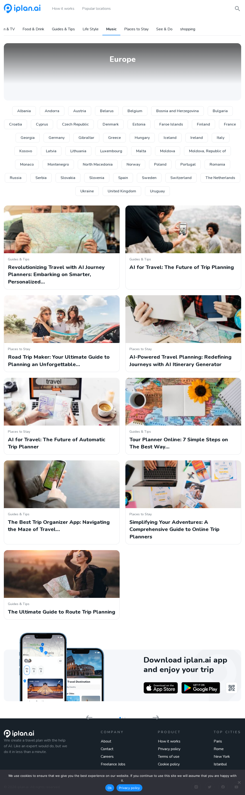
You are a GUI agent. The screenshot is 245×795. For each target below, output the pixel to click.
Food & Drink (33, 29)
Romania (217, 164)
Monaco (27, 164)
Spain (123, 177)
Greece (114, 137)
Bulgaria (220, 111)
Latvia (51, 151)
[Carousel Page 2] (122, 717)
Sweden (149, 177)
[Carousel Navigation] (122, 716)
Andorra (52, 111)
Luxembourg (111, 151)
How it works (169, 741)
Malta (141, 151)
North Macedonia (98, 164)
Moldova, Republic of (207, 151)
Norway (133, 164)
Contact (107, 749)
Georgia (28, 137)
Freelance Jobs (113, 764)
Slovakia (68, 177)
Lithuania (78, 151)
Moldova (167, 151)
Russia (16, 177)
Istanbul (220, 764)
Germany (57, 137)
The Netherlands (220, 177)
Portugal (188, 164)
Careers (107, 756)
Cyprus (42, 124)
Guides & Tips (63, 29)
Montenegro (58, 164)
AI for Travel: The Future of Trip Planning (181, 267)
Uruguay (157, 191)
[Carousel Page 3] (125, 717)
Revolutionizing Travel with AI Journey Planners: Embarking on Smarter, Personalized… (56, 274)
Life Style (91, 29)
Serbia (41, 177)
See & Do (164, 29)
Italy (220, 137)
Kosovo (25, 151)
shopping (187, 29)
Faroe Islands (171, 124)
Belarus (107, 111)
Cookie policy (169, 764)
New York (222, 756)
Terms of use (168, 756)
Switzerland (181, 177)
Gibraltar (86, 137)
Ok (110, 788)
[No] (239, 782)
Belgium (135, 111)
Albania (24, 111)
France (230, 124)
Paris (218, 741)
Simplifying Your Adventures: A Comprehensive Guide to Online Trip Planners (174, 529)
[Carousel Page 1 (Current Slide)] (120, 717)
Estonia (139, 124)
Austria (79, 111)
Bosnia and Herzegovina (177, 111)
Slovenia (96, 177)
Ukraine (87, 191)
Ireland (196, 137)
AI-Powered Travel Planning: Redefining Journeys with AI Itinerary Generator (180, 360)
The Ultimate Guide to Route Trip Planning (61, 612)
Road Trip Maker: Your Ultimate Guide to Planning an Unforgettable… (59, 360)
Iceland (170, 137)
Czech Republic (75, 124)
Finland (203, 124)
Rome (219, 749)
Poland (160, 164)
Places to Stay (136, 29)
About (106, 741)
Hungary (142, 137)
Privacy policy (169, 749)
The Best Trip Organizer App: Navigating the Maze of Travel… (59, 526)
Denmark (111, 124)
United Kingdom (122, 191)
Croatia (15, 124)
